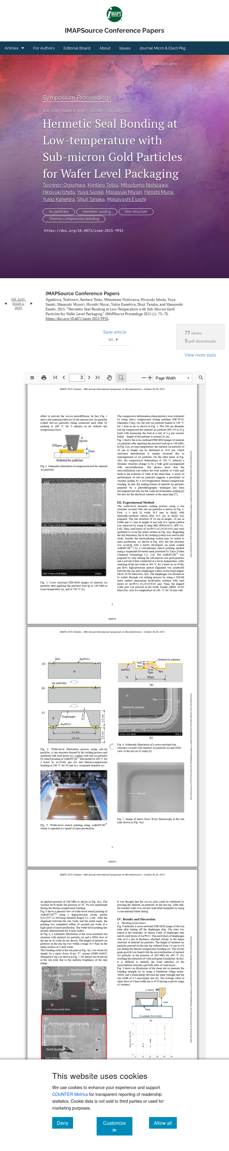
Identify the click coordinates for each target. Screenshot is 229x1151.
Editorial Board (77, 48)
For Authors (44, 48)
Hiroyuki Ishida (59, 192)
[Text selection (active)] (121, 377)
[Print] (43, 377)
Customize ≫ (117, 1126)
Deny (65, 1122)
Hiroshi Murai (158, 192)
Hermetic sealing (97, 212)
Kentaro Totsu (103, 185)
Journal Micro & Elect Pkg (162, 48)
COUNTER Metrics (70, 1094)
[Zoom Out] (144, 377)
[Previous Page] (63, 377)
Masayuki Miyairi (124, 192)
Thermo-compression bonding (74, 219)
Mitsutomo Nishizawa (144, 185)
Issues (124, 48)
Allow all (165, 1122)
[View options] (32, 377)
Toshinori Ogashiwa (64, 185)
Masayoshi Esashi (126, 199)
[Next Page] (89, 377)
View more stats (200, 354)
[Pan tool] (109, 377)
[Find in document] (201, 377)
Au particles (59, 212)
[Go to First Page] (55, 377)
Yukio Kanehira (59, 199)
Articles (11, 48)
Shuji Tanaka (91, 199)
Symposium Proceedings (77, 97)
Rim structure (136, 212)
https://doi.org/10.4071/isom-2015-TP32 (83, 231)
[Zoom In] (150, 377)
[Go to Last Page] (97, 377)
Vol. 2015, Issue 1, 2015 (64, 110)
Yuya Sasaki (90, 192)
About (104, 48)
